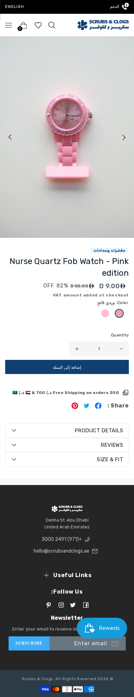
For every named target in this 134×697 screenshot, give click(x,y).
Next (124, 137)
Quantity (120, 335)
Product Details (99, 430)
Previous (9, 137)
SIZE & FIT (110, 459)
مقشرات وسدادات (109, 250)
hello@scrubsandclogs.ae (63, 551)
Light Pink (119, 313)
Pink (105, 313)
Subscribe (29, 643)
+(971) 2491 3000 (62, 539)
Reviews (112, 445)
